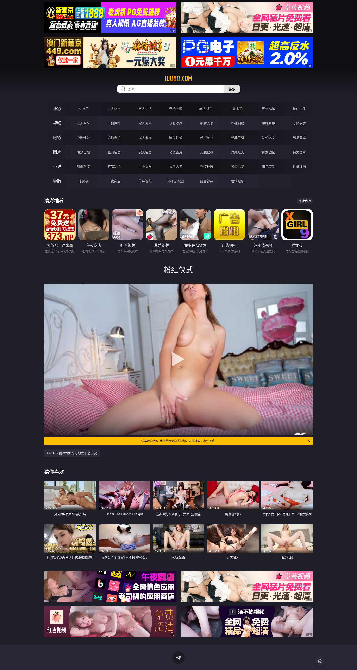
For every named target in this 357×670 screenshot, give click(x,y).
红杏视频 (206, 181)
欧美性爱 (175, 137)
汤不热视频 (176, 181)
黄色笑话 (268, 166)
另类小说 (237, 166)
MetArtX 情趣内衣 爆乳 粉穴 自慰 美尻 (72, 453)
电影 (57, 137)
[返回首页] (320, 661)
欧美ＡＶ (145, 123)
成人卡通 (145, 137)
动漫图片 (175, 152)
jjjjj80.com (178, 78)
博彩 (57, 108)
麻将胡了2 (206, 109)
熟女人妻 (206, 123)
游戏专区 (175, 109)
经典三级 (237, 137)
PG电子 (83, 109)
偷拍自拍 (114, 137)
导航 (57, 181)
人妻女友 (145, 166)
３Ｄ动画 (175, 123)
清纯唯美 (237, 152)
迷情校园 (206, 166)
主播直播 (268, 123)
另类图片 (299, 152)
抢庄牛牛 (299, 109)
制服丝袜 (206, 137)
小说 (57, 166)
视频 (57, 123)
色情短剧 (237, 181)
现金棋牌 (268, 109)
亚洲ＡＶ (83, 123)
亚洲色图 (114, 152)
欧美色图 (145, 152)
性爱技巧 (299, 166)
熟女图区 (268, 152)
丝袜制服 (237, 123)
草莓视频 (145, 181)
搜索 (232, 89)
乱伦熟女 (268, 137)
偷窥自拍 (83, 152)
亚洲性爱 (83, 137)
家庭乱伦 (114, 166)
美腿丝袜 (206, 152)
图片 (57, 152)
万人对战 (145, 109)
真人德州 (114, 109)
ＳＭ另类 (299, 123)
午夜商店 (114, 181)
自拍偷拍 (114, 123)
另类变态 (299, 137)
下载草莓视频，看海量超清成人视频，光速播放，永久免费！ (178, 441)
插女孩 (83, 181)
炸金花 (238, 109)
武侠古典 (175, 166)
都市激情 (83, 166)
